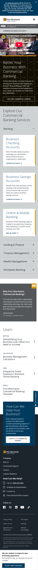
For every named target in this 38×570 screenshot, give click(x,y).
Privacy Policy (7, 519)
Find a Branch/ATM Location (17, 495)
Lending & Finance (14, 244)
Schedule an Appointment (16, 487)
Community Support (10, 466)
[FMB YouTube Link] (22, 508)
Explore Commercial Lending (19, 99)
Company (7, 458)
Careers (6, 470)
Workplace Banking (14, 269)
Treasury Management (16, 253)
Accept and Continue (13, 565)
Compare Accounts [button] (13, 163)
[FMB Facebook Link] (4, 508)
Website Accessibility (25, 529)
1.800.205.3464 (17, 483)
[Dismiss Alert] (35, 2)
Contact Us (11, 491)
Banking (8, 128)
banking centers (13, 3)
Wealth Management (15, 261)
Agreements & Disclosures (8, 529)
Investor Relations (10, 474)
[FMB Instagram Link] (10, 508)
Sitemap (23, 524)
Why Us (6, 462)
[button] (19, 144)
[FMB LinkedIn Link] (16, 508)
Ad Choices (24, 519)
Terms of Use (7, 524)
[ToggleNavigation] (34, 19)
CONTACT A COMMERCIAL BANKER (18, 440)
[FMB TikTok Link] (29, 508)
